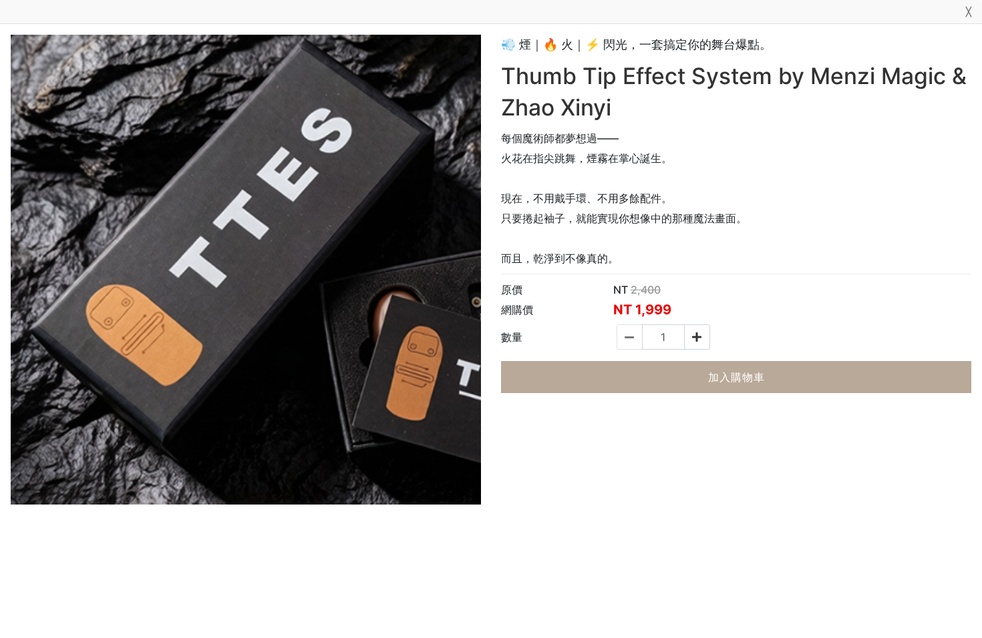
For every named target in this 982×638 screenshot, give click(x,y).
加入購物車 (736, 377)
